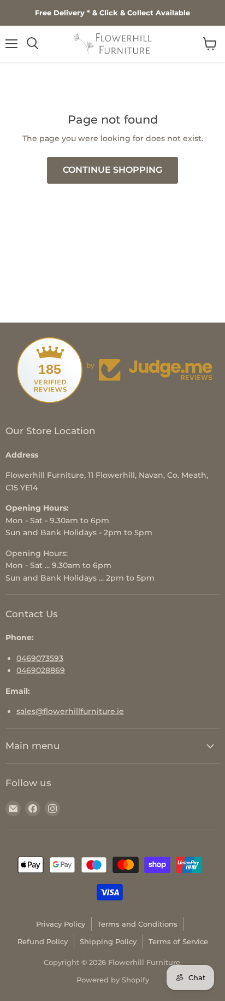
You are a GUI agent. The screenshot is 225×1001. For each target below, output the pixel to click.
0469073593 (39, 658)
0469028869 (40, 670)
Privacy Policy (60, 924)
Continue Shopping (112, 170)
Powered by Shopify (112, 979)
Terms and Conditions (137, 924)
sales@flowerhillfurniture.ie (70, 711)
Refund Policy (42, 941)
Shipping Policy (108, 941)
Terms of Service (178, 941)
